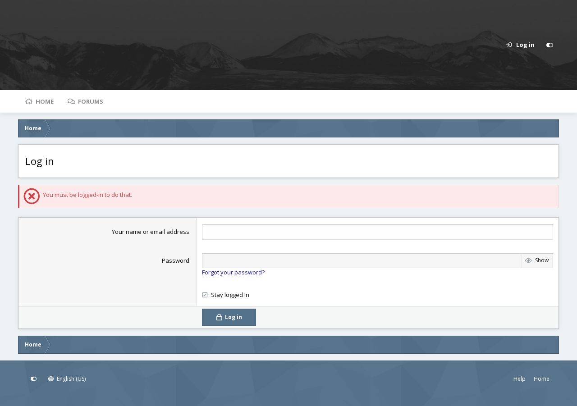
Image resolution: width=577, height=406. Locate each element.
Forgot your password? (233, 272)
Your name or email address (150, 232)
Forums (90, 101)
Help (519, 379)
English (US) (70, 379)
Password (175, 260)
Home (45, 101)
